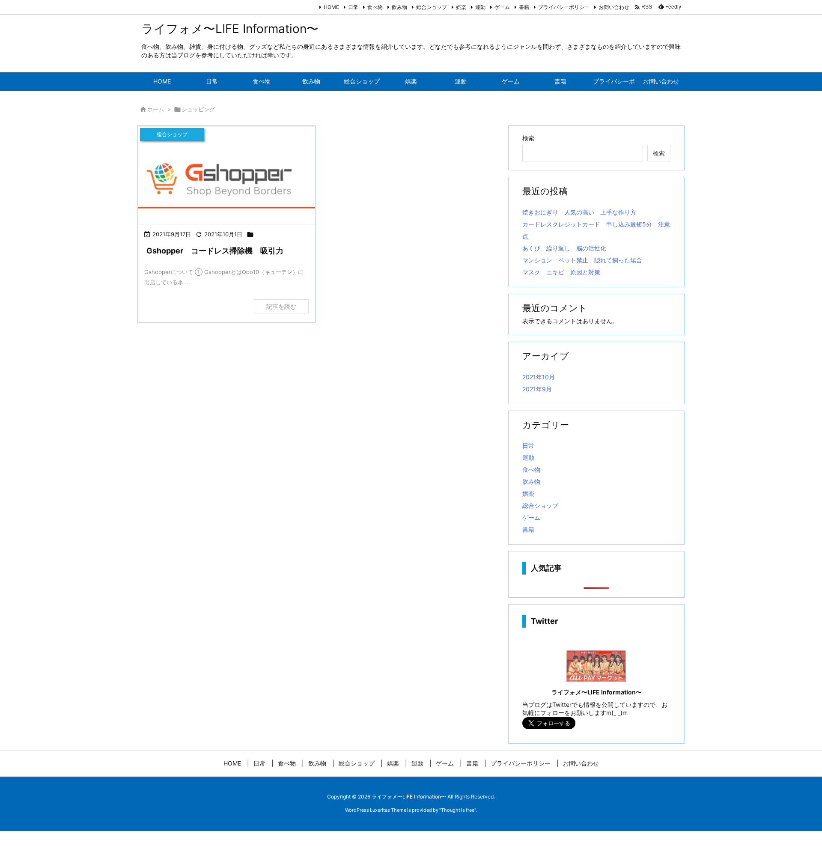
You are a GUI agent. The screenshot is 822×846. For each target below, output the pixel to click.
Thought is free (457, 810)
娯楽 (461, 7)
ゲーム (502, 7)
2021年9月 (537, 389)
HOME (331, 7)
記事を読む (281, 306)
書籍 (524, 7)
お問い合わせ (614, 7)
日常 (353, 7)
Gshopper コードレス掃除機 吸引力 (214, 250)
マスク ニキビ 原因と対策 (561, 272)
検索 (528, 138)
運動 (480, 7)
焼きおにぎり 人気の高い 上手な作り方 (579, 212)
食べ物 (375, 7)
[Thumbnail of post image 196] (226, 175)
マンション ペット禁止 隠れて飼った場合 (582, 260)
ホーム (155, 109)
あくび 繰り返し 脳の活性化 (564, 248)
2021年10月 (538, 377)
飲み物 (399, 7)
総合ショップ (431, 7)
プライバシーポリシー (564, 7)
